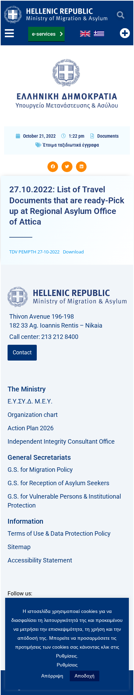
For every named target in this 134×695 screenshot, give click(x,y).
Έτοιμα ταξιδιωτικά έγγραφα (71, 145)
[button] (120, 15)
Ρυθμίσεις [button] (67, 665)
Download (73, 252)
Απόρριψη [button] (52, 676)
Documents (108, 136)
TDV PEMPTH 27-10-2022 (34, 252)
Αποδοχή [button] (84, 676)
